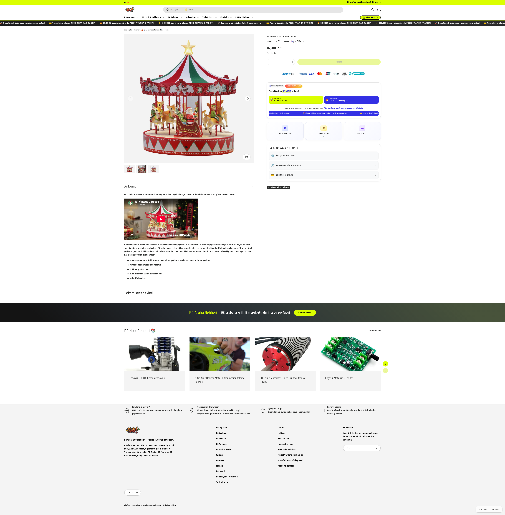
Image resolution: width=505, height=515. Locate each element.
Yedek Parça (208, 17)
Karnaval (220, 471)
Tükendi (339, 62)
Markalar (224, 17)
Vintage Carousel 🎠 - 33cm (158, 30)
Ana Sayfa (128, 30)
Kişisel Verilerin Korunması (290, 455)
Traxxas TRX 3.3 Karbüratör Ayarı (147, 378)
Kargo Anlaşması (286, 465)
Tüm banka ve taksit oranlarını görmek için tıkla (343, 108)
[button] (379, 9)
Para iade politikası (287, 449)
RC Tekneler (173, 17)
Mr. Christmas (272, 36)
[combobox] (253, 10)
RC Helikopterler (224, 449)
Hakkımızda (283, 438)
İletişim (281, 433)
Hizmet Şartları (285, 444)
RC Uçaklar (221, 438)
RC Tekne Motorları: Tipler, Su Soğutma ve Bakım (283, 380)
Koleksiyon (191, 17)
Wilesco (219, 455)
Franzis (219, 465)
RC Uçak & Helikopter (152, 17)
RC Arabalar (129, 17)
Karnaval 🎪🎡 (139, 30)
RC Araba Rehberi (305, 312)
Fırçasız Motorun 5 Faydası (339, 378)
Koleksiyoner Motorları (227, 476)
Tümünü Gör (375, 330)
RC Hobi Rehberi (242, 17)
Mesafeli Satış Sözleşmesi (290, 460)
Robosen (220, 460)
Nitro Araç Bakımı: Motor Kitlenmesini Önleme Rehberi (220, 380)
